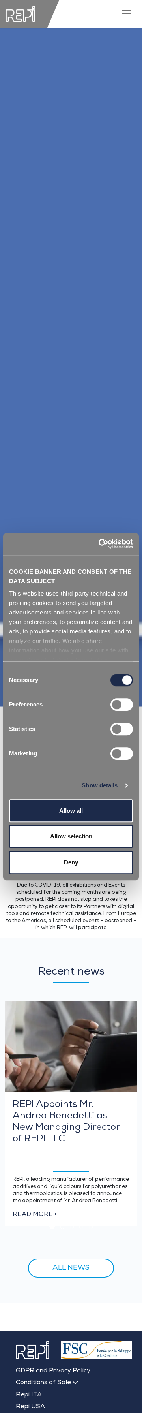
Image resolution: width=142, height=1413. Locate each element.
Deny (71, 862)
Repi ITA (29, 1395)
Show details (100, 785)
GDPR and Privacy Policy (53, 1371)
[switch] (121, 704)
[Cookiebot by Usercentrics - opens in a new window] (100, 544)
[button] (52, 1226)
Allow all (71, 810)
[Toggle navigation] (126, 13)
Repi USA (30, 1407)
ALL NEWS (71, 1268)
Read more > (35, 1215)
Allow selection (71, 836)
